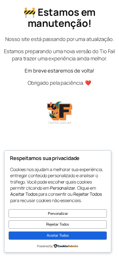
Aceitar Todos (58, 235)
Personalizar (58, 213)
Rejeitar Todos (57, 224)
